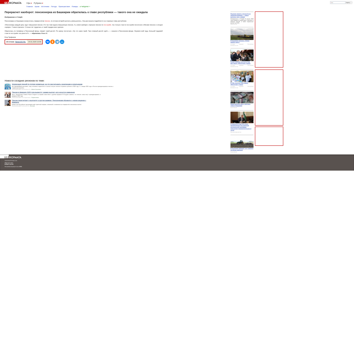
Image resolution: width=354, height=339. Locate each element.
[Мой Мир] (62, 42)
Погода (54, 6)
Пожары (75, 6)
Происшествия (64, 6)
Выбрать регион (9, 164)
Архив (37, 6)
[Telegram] (57, 42)
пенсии (47, 21)
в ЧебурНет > (85, 6)
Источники (45, 6)
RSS (21, 166)
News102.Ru (20, 42)
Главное (29, 6)
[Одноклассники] (52, 42)
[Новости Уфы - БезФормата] (11, 2)
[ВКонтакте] (47, 42)
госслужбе (107, 25)
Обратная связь (9, 163)
